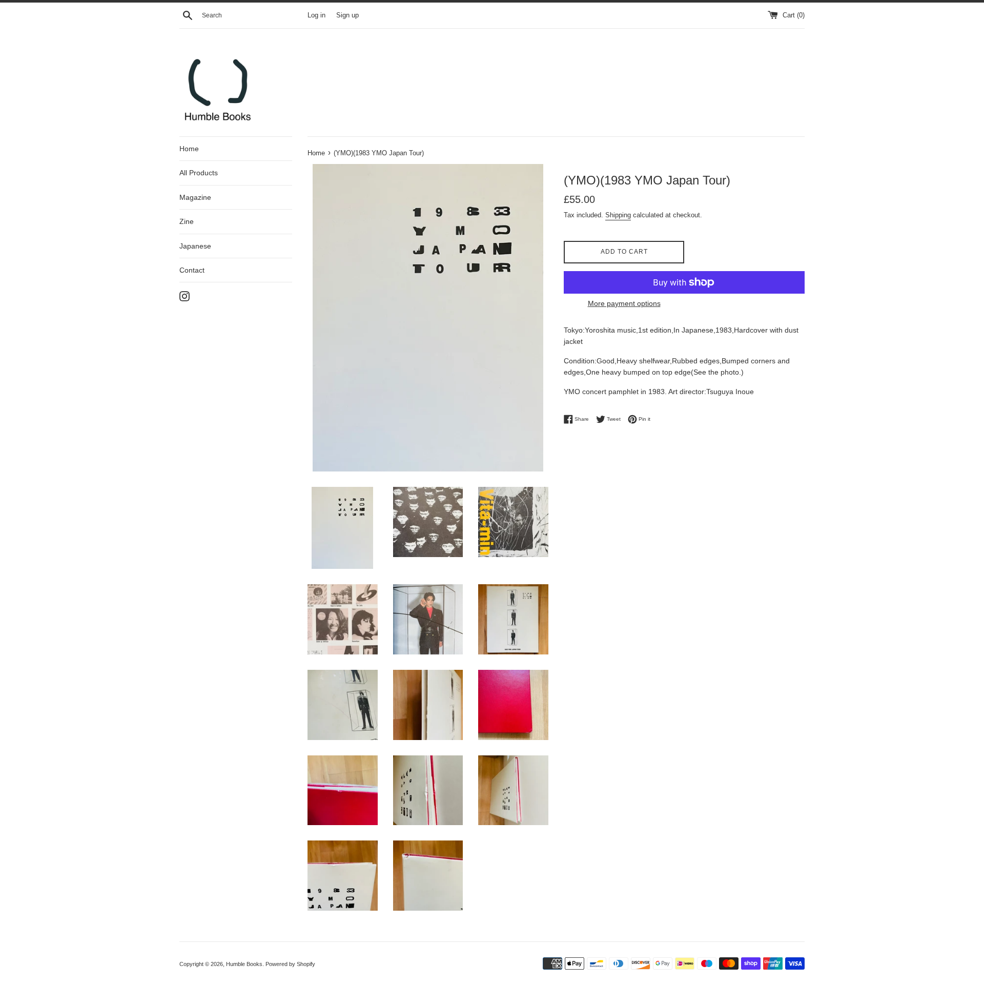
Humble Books (244, 964)
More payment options (624, 303)
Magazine (195, 197)
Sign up (347, 15)
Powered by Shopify (290, 964)
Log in (316, 15)
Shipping (618, 215)
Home (189, 149)
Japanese (195, 246)
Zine (186, 221)
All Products (198, 173)
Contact (191, 270)
